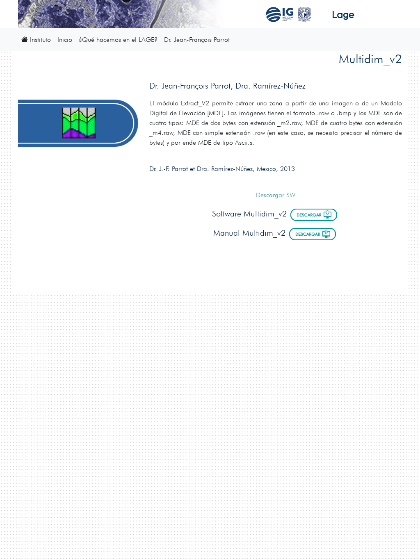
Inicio (64, 39)
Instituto (39, 39)
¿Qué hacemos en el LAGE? (118, 39)
